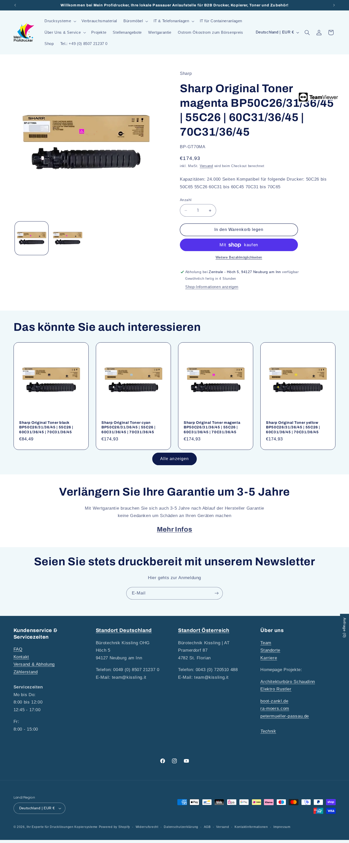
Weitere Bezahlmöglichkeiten (239, 258)
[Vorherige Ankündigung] (15, 5)
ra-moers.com (274, 708)
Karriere (268, 657)
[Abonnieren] (217, 593)
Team (265, 642)
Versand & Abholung (34, 664)
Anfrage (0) (345, 628)
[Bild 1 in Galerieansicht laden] (31, 238)
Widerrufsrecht (147, 826)
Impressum (281, 826)
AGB (207, 826)
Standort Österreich (203, 630)
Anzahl (186, 200)
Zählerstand (26, 672)
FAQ (18, 649)
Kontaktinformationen (251, 826)
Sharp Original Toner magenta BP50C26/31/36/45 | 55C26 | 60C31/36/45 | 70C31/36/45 (212, 427)
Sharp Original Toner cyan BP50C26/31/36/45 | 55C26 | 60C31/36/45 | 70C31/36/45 (128, 427)
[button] (59, 21)
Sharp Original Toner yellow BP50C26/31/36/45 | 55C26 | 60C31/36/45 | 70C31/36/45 (293, 427)
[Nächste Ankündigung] (334, 5)
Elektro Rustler (275, 689)
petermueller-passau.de (284, 716)
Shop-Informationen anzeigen (211, 287)
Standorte (270, 650)
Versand (206, 166)
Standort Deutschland (124, 630)
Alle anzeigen (174, 458)
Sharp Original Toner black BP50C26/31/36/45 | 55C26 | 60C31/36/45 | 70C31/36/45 (46, 427)
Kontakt (21, 656)
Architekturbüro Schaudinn (287, 681)
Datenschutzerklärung (181, 826)
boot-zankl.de (274, 701)
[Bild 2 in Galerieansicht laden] (67, 238)
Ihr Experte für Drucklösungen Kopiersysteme (62, 826)
